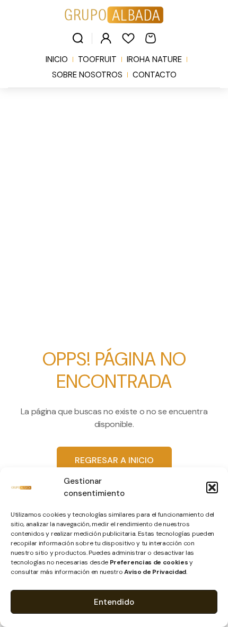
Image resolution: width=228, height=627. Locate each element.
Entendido (114, 602)
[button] (212, 487)
